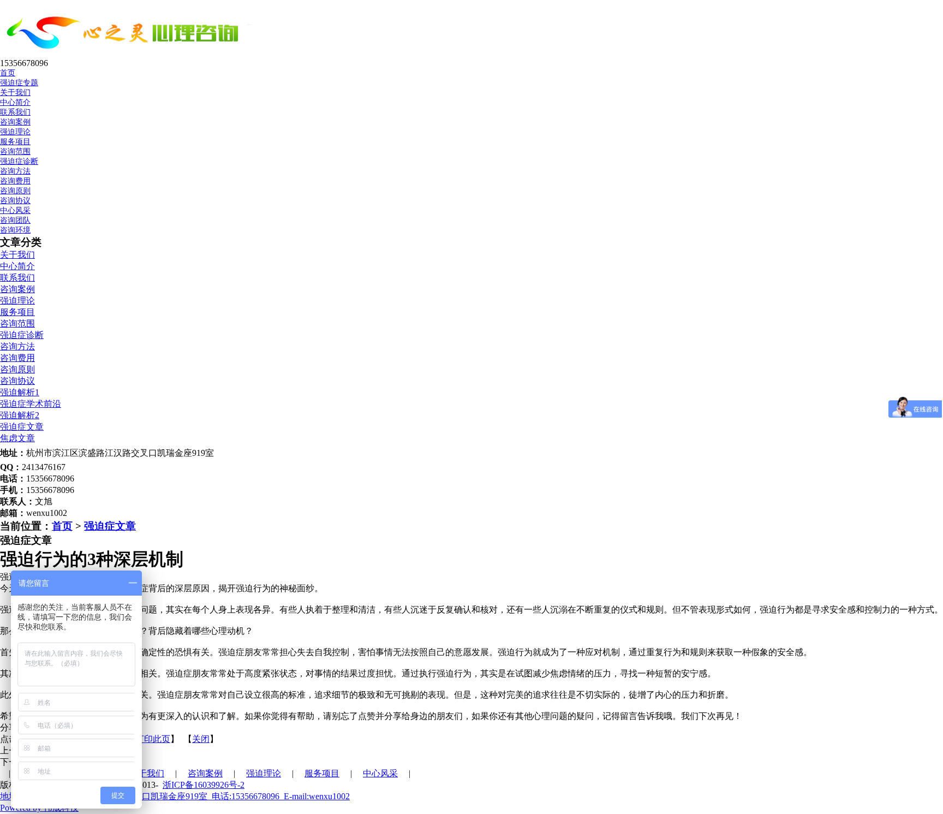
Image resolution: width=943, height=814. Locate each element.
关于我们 (17, 254)
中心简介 (15, 102)
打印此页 (152, 739)
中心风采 (380, 773)
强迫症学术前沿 (30, 403)
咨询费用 (15, 181)
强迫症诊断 (19, 161)
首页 (62, 526)
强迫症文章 (22, 426)
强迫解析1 (19, 392)
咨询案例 (17, 289)
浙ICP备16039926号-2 (203, 784)
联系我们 (15, 112)
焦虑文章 (17, 438)
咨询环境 (15, 230)
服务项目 (17, 312)
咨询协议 (15, 201)
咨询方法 (15, 171)
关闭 (201, 739)
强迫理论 (17, 300)
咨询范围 (15, 151)
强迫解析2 (19, 415)
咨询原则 (15, 191)
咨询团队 (15, 220)
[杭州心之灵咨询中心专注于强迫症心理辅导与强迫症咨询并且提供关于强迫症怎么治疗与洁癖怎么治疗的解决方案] (151, 53)
